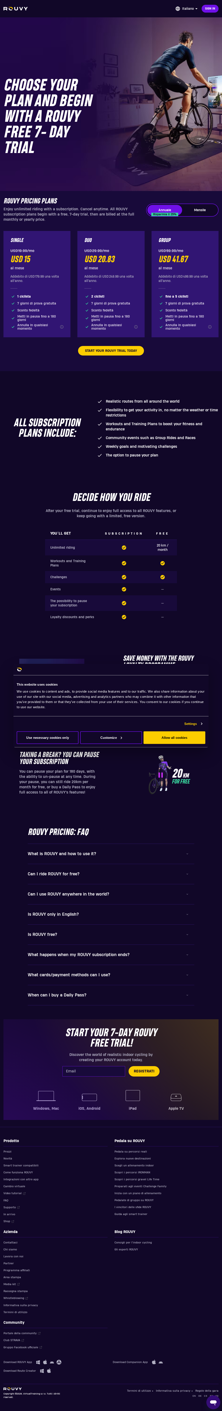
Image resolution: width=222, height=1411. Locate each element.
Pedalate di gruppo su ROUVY (133, 1200)
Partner (8, 1263)
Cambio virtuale (14, 1186)
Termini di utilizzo (15, 1312)
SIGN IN (210, 8)
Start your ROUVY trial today (111, 350)
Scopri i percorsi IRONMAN (132, 1172)
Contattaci (10, 1242)
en (194, 1396)
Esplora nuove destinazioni (132, 1158)
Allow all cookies (175, 737)
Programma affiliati (16, 1270)
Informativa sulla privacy (20, 1305)
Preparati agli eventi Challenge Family (140, 1186)
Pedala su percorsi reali (130, 1151)
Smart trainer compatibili (21, 1165)
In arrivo (9, 1214)
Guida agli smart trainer (130, 1214)
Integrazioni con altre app (21, 1179)
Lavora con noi (13, 1256)
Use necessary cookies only (47, 737)
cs (205, 1396)
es (217, 1396)
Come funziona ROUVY (18, 1172)
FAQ (5, 1200)
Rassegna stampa (15, 1291)
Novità (7, 1158)
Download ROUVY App (17, 1362)
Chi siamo (10, 1249)
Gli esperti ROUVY (126, 1249)
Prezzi (7, 1151)
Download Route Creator (19, 1370)
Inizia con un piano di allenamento (137, 1193)
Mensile (200, 210)
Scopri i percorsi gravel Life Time (136, 1179)
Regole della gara (207, 1390)
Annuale (164, 211)
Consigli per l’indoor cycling (133, 1242)
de (199, 1396)
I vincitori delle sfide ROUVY (132, 1207)
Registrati (144, 1071)
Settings (190, 724)
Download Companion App (130, 1362)
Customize (108, 737)
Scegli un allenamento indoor (134, 1165)
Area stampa (12, 1277)
